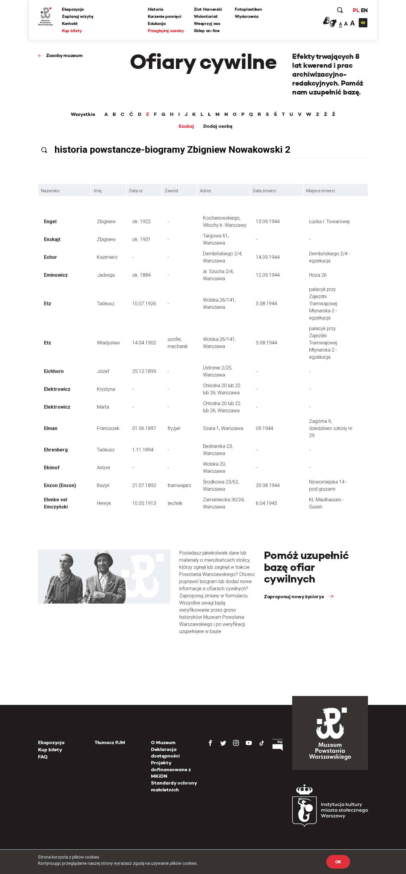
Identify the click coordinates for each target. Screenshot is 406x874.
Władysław (108, 343)
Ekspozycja (73, 9)
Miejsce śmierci (320, 190)
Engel (50, 221)
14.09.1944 (268, 257)
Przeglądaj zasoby (166, 30)
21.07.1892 (144, 485)
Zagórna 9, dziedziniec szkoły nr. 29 (331, 428)
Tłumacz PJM (110, 742)
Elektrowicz (57, 389)
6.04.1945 (266, 503)
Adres (205, 190)
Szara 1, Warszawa (223, 428)
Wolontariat (206, 16)
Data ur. (136, 190)
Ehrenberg (56, 450)
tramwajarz (179, 485)
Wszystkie (83, 114)
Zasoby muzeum (64, 55)
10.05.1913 (144, 503)
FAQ (43, 757)
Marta (103, 407)
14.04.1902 (144, 343)
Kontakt (70, 23)
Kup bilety (72, 30)
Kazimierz (107, 257)
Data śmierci (264, 190)
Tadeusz (105, 303)
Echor (50, 257)
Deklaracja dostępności (165, 752)
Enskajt (52, 239)
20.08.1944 (268, 485)
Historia (155, 9)
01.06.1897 (144, 428)
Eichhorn (54, 371)
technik (175, 503)
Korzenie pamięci (164, 16)
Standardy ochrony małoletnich (174, 786)
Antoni (103, 467)
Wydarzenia (246, 16)
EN (364, 10)
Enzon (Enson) (60, 485)
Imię (98, 190)
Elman (50, 428)
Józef (103, 371)
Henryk (104, 503)
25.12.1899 (144, 371)
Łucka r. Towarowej (329, 221)
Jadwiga (106, 275)
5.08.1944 (266, 303)
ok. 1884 (141, 275)
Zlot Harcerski (208, 9)
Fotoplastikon (248, 9)
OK (338, 861)
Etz (47, 303)
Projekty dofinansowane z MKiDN (171, 769)
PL (356, 10)
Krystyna (106, 389)
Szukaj (186, 126)
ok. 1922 (141, 221)
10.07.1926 (144, 303)
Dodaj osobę (217, 126)
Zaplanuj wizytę (77, 16)
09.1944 (264, 428)
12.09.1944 (268, 275)
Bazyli (103, 485)
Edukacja (157, 23)
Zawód (171, 190)
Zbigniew (106, 221)
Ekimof (52, 467)
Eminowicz (56, 275)
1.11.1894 (142, 450)
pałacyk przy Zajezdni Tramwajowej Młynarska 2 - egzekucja (323, 303)
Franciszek (108, 428)
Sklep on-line (206, 30)
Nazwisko (50, 190)
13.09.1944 (268, 221)
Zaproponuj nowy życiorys (294, 596)
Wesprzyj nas (207, 23)
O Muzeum (163, 742)
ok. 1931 (141, 239)
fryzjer (174, 428)
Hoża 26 (318, 275)
